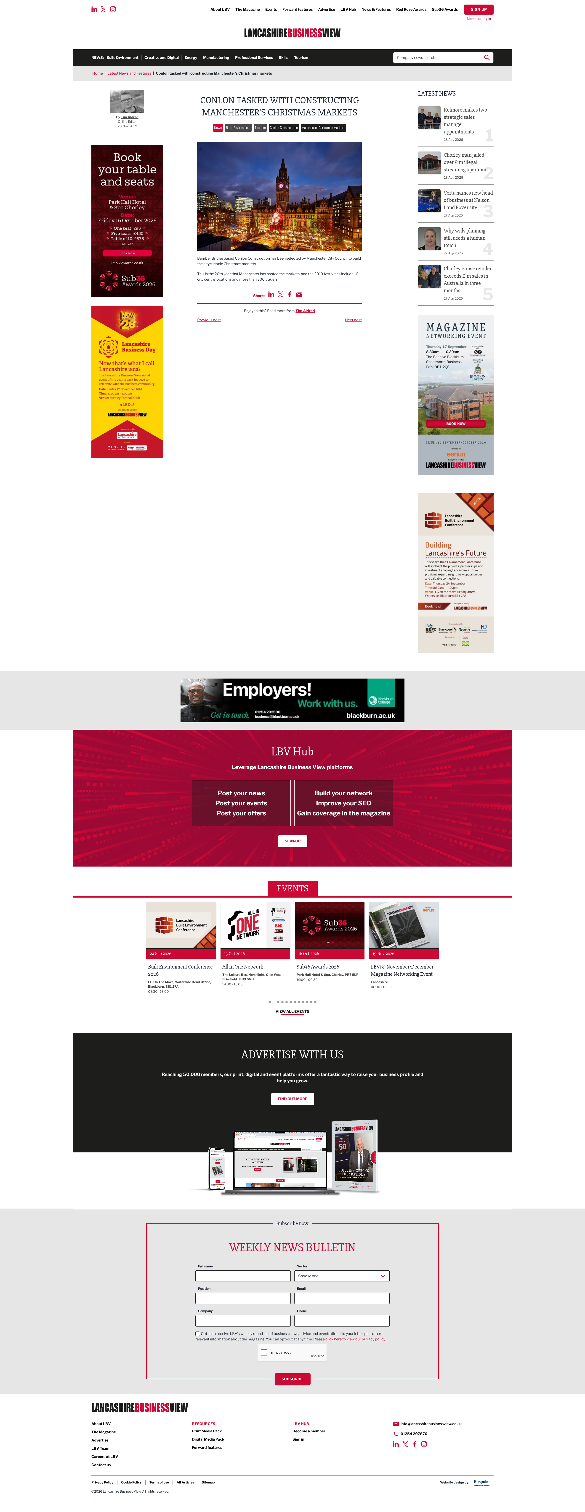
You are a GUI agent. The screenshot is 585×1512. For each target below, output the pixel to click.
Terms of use (159, 1482)
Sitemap (208, 1482)
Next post (353, 320)
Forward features (297, 9)
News (218, 127)
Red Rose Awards (411, 9)
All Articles (185, 1482)
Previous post (209, 320)
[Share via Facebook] (290, 294)
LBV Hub (348, 9)
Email (301, 1288)
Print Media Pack (207, 1431)
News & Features (376, 9)
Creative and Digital (161, 57)
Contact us (101, 1465)
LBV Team (100, 1448)
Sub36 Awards (445, 9)
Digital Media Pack (208, 1439)
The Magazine (247, 9)
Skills (283, 57)
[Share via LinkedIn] (271, 294)
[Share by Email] (299, 294)
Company (205, 1311)
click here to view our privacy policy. (355, 1339)
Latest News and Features (129, 73)
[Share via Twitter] (280, 294)
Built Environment (122, 57)
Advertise (326, 9)
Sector (302, 1266)
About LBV (220, 9)
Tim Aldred (305, 311)
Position (204, 1288)
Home (97, 73)
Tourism (301, 57)
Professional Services (254, 57)
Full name (205, 1266)
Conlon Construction (284, 127)
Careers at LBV (104, 1457)
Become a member (308, 1431)
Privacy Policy (102, 1482)
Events (271, 9)
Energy (191, 57)
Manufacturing (216, 57)
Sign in (298, 1439)
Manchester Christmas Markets (323, 127)
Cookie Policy (131, 1482)
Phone (302, 1311)
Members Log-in (479, 19)
